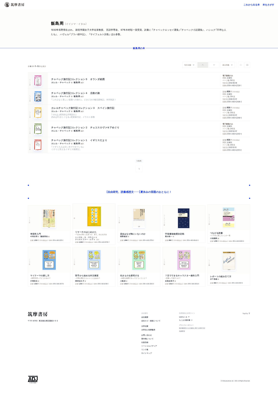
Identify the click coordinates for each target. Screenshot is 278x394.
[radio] (202, 65)
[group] (208, 65)
